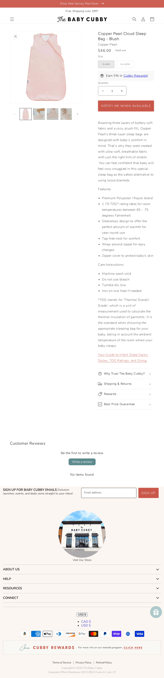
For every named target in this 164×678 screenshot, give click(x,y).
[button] (12, 19)
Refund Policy (104, 662)
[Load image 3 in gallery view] (52, 114)
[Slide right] (77, 114)
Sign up (148, 493)
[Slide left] (14, 114)
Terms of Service (61, 662)
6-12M (125, 64)
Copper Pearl (107, 44)
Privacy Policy (84, 662)
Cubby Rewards (136, 76)
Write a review (82, 462)
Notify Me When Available (126, 106)
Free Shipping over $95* (82, 11)
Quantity (103, 83)
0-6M (106, 64)
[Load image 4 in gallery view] (66, 114)
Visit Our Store (82, 560)
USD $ (82, 614)
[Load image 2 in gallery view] (39, 114)
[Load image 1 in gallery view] (25, 114)
